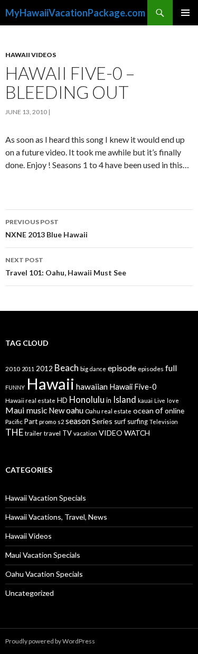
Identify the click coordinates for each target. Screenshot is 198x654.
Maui (15, 410)
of (159, 410)
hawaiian (92, 386)
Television (163, 421)
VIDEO (110, 432)
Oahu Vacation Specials (44, 573)
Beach (66, 367)
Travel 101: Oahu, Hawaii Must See (65, 266)
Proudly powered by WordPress (50, 641)
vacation (85, 433)
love (173, 400)
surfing (137, 422)
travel (52, 433)
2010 (12, 368)
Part (30, 421)
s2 (61, 421)
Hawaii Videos (30, 55)
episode (122, 368)
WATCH (137, 432)
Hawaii (50, 383)
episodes (151, 369)
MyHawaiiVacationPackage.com (75, 13)
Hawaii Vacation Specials (45, 497)
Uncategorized (29, 592)
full (171, 368)
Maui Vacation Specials (42, 554)
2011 (28, 368)
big (84, 368)
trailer (33, 433)
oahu (74, 410)
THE (14, 432)
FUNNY (15, 387)
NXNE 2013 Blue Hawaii (46, 228)
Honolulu (87, 399)
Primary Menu (185, 12)
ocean (143, 410)
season (77, 421)
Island (124, 399)
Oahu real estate (108, 411)
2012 (44, 368)
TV (67, 433)
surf (120, 421)
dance (98, 368)
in (108, 400)
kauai (145, 400)
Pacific (14, 421)
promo (47, 421)
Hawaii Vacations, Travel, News (56, 516)
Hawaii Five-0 (133, 386)
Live (159, 400)
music (36, 410)
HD (62, 400)
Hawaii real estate (30, 400)
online (174, 410)
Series (102, 421)
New (56, 410)
